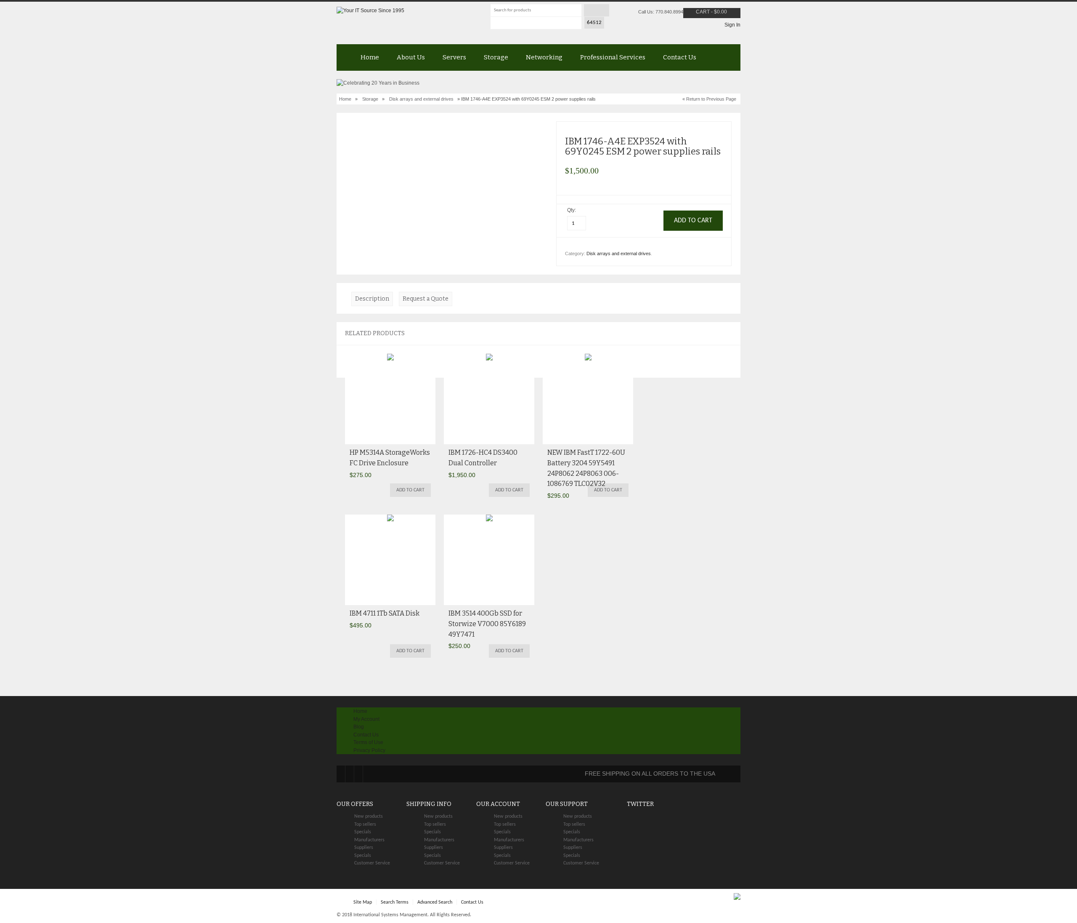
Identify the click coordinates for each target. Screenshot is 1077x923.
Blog (358, 727)
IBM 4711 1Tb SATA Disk (384, 613)
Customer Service (372, 863)
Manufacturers (369, 840)
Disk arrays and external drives (421, 98)
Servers (454, 57)
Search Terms (395, 902)
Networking (544, 57)
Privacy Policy (369, 750)
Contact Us (679, 57)
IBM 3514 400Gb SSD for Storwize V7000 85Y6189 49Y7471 (487, 623)
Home (370, 57)
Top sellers (365, 824)
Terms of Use (368, 742)
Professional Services (612, 57)
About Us (411, 57)
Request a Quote (425, 298)
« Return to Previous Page (709, 98)
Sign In (732, 25)
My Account (366, 719)
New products (368, 816)
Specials (362, 832)
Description (372, 298)
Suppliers (363, 847)
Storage (496, 57)
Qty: (572, 210)
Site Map (362, 902)
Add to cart (410, 490)
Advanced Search (434, 902)
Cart (703, 12)
